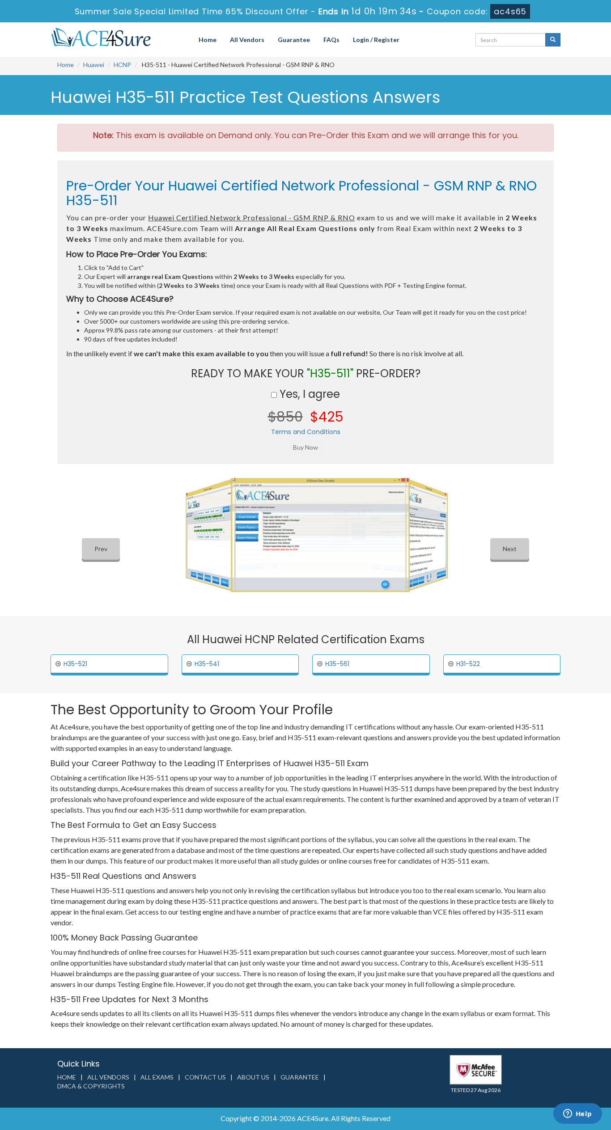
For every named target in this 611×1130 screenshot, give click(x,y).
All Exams (157, 1077)
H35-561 (337, 663)
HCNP (122, 64)
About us (253, 1077)
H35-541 (207, 663)
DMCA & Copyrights (91, 1086)
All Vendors (247, 39)
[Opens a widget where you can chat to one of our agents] (577, 1114)
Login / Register (376, 39)
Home (207, 39)
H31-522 (468, 663)
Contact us (205, 1077)
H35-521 (75, 663)
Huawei (93, 64)
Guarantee (294, 39)
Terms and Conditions (305, 431)
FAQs (331, 39)
